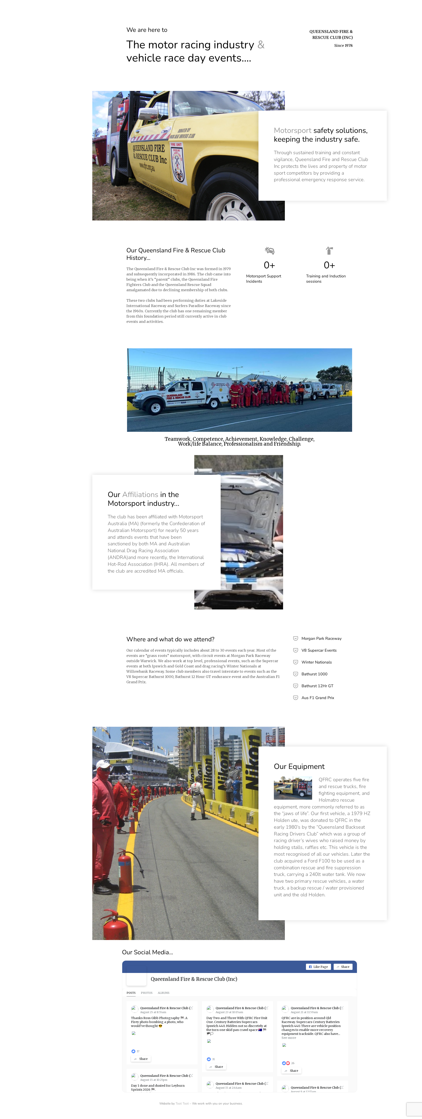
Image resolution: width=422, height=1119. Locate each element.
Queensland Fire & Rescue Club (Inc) (194, 979)
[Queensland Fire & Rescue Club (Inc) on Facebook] (136, 976)
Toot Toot (182, 1103)
